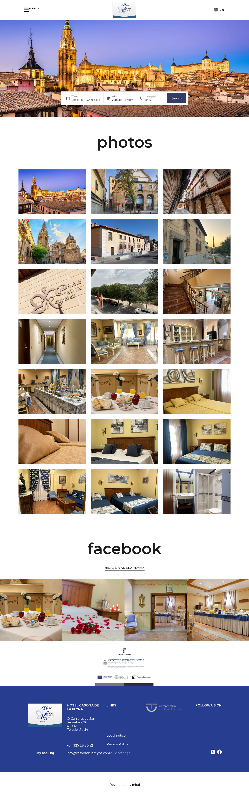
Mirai (136, 785)
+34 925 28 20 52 (80, 745)
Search (176, 98)
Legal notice (116, 735)
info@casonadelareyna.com (88, 753)
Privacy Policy (117, 744)
